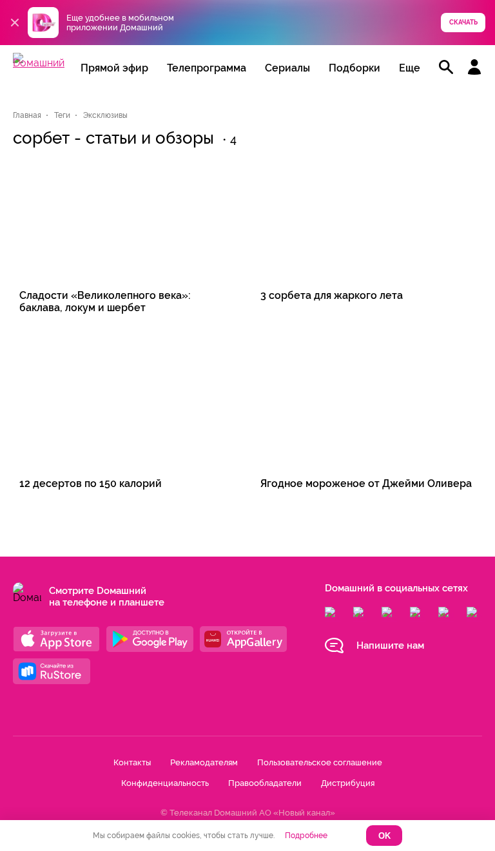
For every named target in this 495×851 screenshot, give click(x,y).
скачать (463, 22)
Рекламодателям (204, 762)
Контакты (132, 762)
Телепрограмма (206, 68)
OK (384, 836)
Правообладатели (265, 783)
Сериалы (287, 68)
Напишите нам (390, 645)
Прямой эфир (114, 68)
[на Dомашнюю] (38, 63)
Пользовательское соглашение (319, 762)
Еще (409, 68)
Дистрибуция (347, 783)
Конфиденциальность (165, 783)
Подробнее (306, 835)
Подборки (354, 68)
